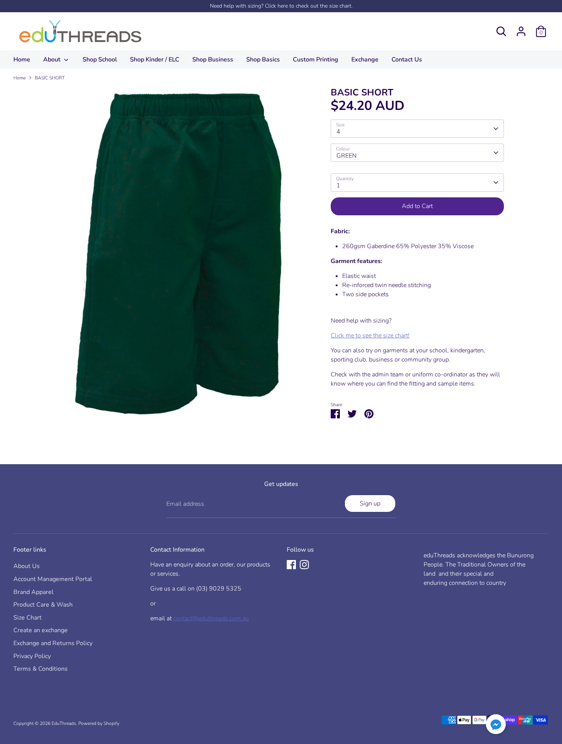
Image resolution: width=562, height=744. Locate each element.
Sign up (370, 503)
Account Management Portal (52, 579)
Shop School (100, 59)
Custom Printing (315, 59)
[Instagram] (304, 564)
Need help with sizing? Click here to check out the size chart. (281, 6)
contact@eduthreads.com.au (211, 618)
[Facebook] (291, 564)
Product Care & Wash (43, 604)
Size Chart (27, 617)
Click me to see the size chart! (370, 335)
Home (21, 59)
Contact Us (406, 59)
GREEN (346, 156)
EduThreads (64, 723)
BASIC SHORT (50, 78)
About (52, 59)
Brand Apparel (33, 592)
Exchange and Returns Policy (53, 643)
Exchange (364, 59)
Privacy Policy (32, 656)
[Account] (521, 31)
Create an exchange (40, 630)
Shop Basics (263, 59)
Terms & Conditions (40, 669)
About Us (26, 566)
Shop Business (212, 59)
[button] (496, 725)
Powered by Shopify (98, 723)
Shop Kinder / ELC (154, 59)
